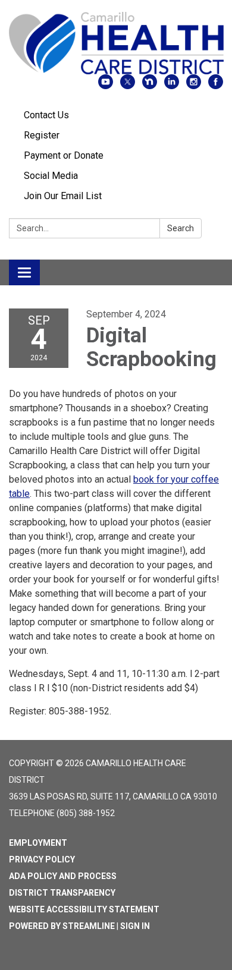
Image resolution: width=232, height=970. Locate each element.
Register (41, 135)
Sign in (135, 926)
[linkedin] (171, 86)
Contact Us (46, 115)
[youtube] (105, 86)
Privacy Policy (42, 859)
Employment (38, 843)
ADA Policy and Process (63, 876)
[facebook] (215, 86)
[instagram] (193, 86)
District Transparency (62, 892)
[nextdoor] (149, 86)
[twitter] (127, 86)
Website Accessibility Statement (84, 909)
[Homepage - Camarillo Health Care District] (116, 43)
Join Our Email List (63, 195)
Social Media (51, 175)
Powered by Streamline (62, 926)
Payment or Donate (64, 155)
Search (180, 228)
